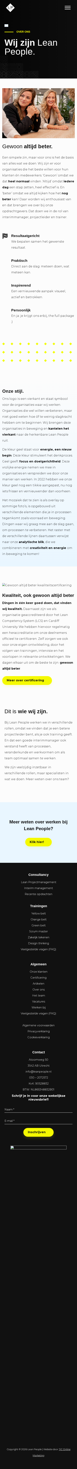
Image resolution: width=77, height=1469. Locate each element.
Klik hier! (37, 842)
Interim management (38, 888)
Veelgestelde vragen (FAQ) (38, 949)
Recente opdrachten (38, 894)
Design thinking (38, 943)
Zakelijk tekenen (38, 937)
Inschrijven (37, 1132)
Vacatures (38, 1001)
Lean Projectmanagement (38, 882)
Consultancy (38, 875)
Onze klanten (38, 971)
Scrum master (38, 931)
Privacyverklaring (38, 1031)
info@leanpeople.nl (38, 1071)
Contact (38, 1052)
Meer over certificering (25, 680)
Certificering (38, 977)
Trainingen (38, 906)
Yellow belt (38, 913)
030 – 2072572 (38, 1077)
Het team (38, 995)
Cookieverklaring (38, 1037)
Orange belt (39, 919)
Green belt (39, 925)
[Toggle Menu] (68, 7)
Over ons (39, 989)
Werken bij (39, 1007)
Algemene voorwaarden (38, 1025)
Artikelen (38, 983)
